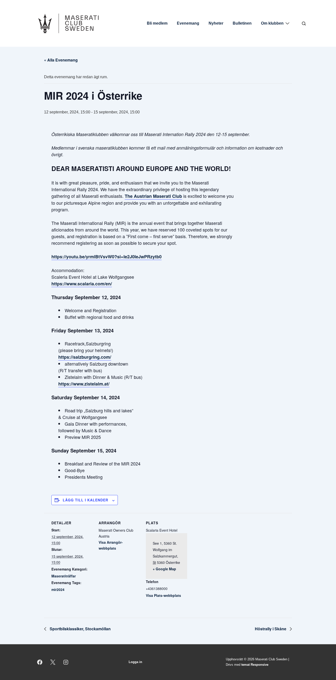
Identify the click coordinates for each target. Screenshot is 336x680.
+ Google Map (164, 568)
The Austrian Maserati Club (153, 196)
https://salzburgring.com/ (84, 357)
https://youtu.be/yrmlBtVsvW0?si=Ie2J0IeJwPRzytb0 (106, 256)
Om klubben (272, 23)
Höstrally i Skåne (271, 629)
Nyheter (216, 23)
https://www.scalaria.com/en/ (81, 283)
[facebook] (40, 662)
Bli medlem (157, 23)
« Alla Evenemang (61, 60)
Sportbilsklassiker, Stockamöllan (80, 629)
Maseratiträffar (63, 575)
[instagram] (66, 662)
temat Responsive (254, 664)
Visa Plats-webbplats (163, 595)
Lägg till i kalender (85, 499)
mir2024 (57, 589)
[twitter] (53, 662)
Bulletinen (242, 23)
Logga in (135, 662)
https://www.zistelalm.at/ (83, 384)
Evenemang (188, 23)
